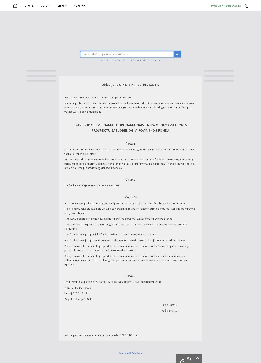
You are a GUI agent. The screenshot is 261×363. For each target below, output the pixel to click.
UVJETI (45, 5)
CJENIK (62, 5)
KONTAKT (81, 5)
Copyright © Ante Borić (130, 352)
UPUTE (29, 5)
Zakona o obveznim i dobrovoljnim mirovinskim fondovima (127, 103)
